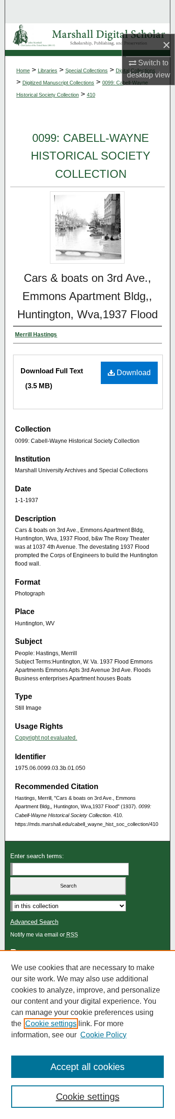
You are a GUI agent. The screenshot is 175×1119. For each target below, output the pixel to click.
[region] (87, 1034)
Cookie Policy (103, 1035)
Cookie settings (51, 1024)
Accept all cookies (87, 1067)
